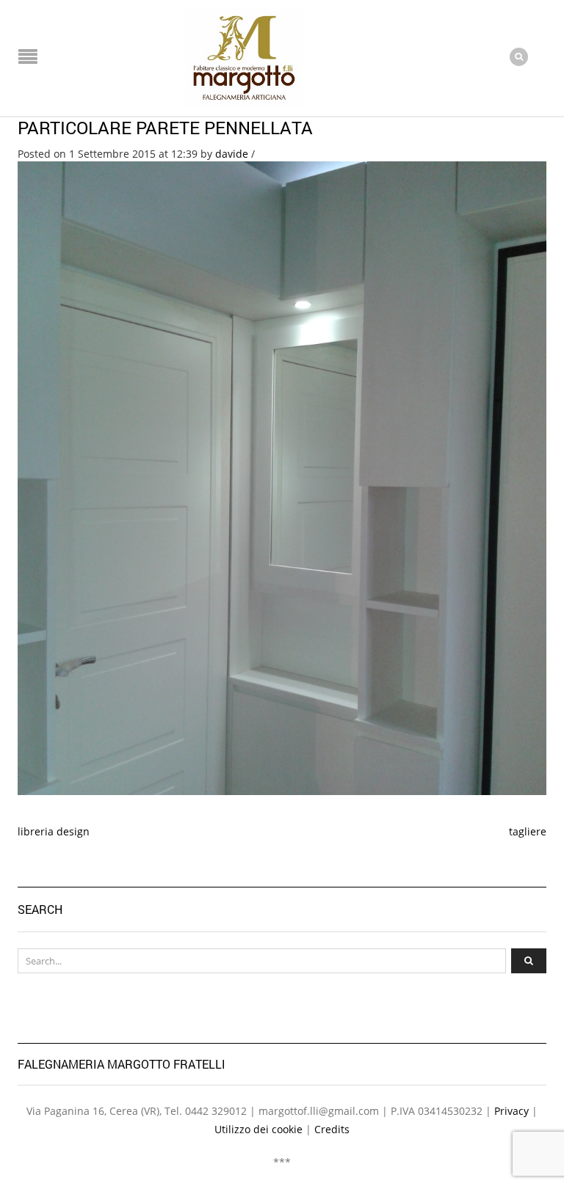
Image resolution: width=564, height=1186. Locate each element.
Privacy (511, 1111)
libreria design (54, 831)
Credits (332, 1129)
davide (231, 154)
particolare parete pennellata (165, 127)
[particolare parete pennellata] (282, 477)
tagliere (527, 831)
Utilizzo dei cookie (258, 1129)
